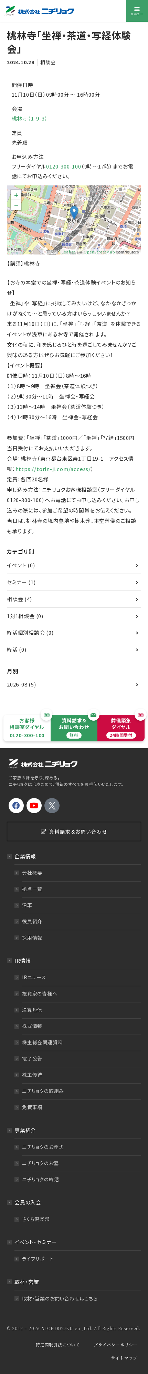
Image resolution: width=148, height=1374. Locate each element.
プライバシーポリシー (116, 1344)
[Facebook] (16, 805)
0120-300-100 (63, 166)
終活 (12, 649)
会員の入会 (27, 1202)
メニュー (137, 13)
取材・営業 (26, 1281)
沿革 (27, 905)
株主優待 (32, 1074)
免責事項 (32, 1107)
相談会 (47, 62)
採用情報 (32, 937)
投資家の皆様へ (39, 993)
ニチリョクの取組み (43, 1090)
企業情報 (25, 856)
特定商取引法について (58, 1344)
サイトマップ (124, 1358)
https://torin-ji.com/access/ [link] (53, 468)
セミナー (17, 582)
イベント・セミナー (35, 1242)
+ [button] (16, 195)
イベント (16, 565)
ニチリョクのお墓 (40, 1163)
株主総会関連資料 (42, 1042)
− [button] (16, 205)
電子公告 (32, 1058)
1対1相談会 (21, 615)
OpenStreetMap (99, 251)
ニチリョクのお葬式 (43, 1146)
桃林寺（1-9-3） (30, 118)
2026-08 (17, 684)
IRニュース (34, 977)
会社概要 (32, 872)
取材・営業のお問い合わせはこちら (60, 1298)
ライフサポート (38, 1258)
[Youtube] (34, 805)
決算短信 (32, 1009)
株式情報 (32, 1025)
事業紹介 (25, 1130)
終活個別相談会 (26, 632)
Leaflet (69, 251)
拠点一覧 (32, 888)
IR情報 (22, 960)
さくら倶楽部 (36, 1219)
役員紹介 (32, 921)
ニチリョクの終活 (40, 1179)
